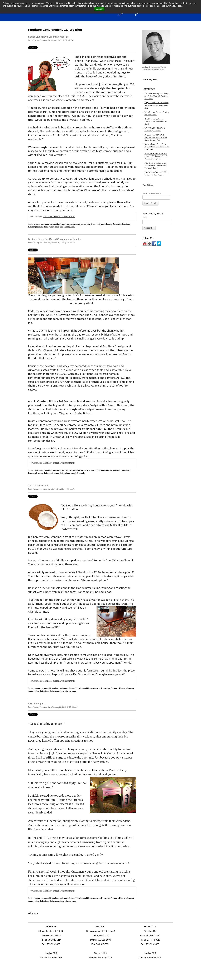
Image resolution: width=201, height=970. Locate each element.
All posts (33, 913)
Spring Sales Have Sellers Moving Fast (48, 36)
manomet (48, 224)
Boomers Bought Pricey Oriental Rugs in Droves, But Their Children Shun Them (157, 146)
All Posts (150, 185)
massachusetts (106, 224)
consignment (75, 224)
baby (77, 473)
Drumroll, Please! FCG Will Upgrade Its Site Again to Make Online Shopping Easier (155, 137)
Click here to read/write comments (59, 216)
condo (82, 473)
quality (51, 227)
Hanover (31, 227)
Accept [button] (99, 8)
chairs (46, 227)
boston (83, 224)
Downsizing (117, 224)
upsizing (56, 224)
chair (57, 227)
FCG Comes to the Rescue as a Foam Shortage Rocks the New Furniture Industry (155, 165)
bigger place (64, 224)
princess (68, 691)
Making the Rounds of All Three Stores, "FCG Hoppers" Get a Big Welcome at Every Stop (156, 156)
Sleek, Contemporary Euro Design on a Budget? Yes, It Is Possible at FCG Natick (156, 96)
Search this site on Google (151, 193)
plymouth (39, 227)
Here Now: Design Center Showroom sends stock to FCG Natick (155, 121)
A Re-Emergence (37, 703)
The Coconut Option (38, 485)
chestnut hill (95, 224)
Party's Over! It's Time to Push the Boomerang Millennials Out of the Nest (156, 105)
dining (62, 227)
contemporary (39, 224)
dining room (70, 227)
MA (88, 224)
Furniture (126, 224)
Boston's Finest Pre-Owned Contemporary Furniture (55, 239)
